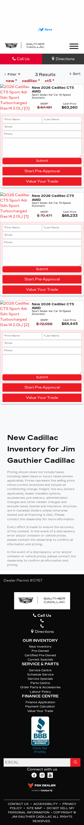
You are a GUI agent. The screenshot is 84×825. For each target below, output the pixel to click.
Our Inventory (40, 641)
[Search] (75, 762)
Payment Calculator (40, 706)
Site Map (35, 808)
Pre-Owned (40, 650)
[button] (55, 45)
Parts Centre (40, 683)
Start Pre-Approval (42, 171)
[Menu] (74, 47)
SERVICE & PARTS (40, 664)
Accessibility (46, 804)
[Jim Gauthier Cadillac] (25, 45)
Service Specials (40, 678)
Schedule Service (40, 674)
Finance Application (40, 702)
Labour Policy (40, 691)
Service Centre (40, 670)
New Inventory (40, 646)
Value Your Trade (42, 181)
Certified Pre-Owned (40, 655)
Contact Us (19, 804)
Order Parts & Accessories (40, 687)
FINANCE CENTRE (40, 696)
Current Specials (40, 659)
